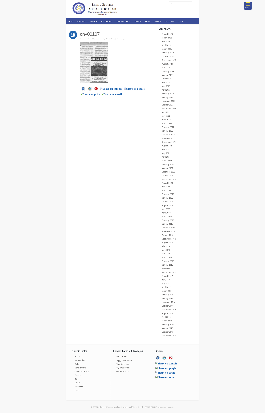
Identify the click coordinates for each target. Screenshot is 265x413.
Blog (76, 379)
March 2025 (167, 49)
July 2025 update (123, 368)
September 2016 (169, 309)
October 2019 (167, 202)
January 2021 (167, 168)
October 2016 (167, 306)
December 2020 (168, 172)
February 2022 (168, 127)
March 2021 (167, 161)
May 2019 (166, 209)
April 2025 (166, 45)
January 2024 (167, 75)
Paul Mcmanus (94, 38)
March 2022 (167, 123)
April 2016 (166, 317)
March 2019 (167, 216)
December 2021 (168, 134)
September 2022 (169, 108)
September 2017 (169, 272)
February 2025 (168, 53)
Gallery (77, 364)
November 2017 (168, 269)
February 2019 (168, 220)
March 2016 (167, 321)
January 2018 (167, 265)
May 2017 (166, 283)
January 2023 (167, 97)
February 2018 (168, 261)
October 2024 (167, 56)
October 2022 (167, 105)
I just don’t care (122, 364)
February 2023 (168, 94)
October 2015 (167, 332)
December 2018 (168, 228)
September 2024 (169, 60)
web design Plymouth (166, 407)
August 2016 (167, 313)
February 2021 (168, 164)
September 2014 (169, 336)
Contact (78, 383)
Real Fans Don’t (122, 371)
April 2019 (166, 213)
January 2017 (167, 298)
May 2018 (166, 254)
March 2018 (167, 257)
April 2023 (166, 90)
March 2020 (167, 190)
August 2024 (167, 64)
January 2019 (167, 224)
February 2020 (168, 194)
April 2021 (166, 157)
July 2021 (166, 149)
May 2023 (166, 86)
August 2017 (167, 276)
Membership (80, 360)
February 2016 (168, 324)
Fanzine (78, 375)
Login (77, 390)
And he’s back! (122, 356)
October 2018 (167, 235)
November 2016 (168, 302)
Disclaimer (79, 386)
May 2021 (166, 153)
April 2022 (166, 120)
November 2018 (168, 231)
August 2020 (167, 183)
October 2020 (167, 175)
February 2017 (168, 295)
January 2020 (167, 198)
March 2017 (167, 291)
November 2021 (168, 138)
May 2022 (166, 116)
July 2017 (166, 280)
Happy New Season (124, 360)
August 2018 (167, 242)
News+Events (80, 368)
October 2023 (167, 79)
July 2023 (166, 82)
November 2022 (168, 101)
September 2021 (169, 142)
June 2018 (166, 250)
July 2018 (166, 246)
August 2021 (167, 146)
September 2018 (169, 239)
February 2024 (168, 71)
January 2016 (167, 328)
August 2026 (167, 34)
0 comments (121, 38)
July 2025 (166, 41)
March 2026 (167, 38)
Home (77, 356)
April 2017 (166, 287)
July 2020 (166, 187)
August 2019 (167, 205)
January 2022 (167, 131)
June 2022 (166, 112)
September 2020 (169, 179)
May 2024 (166, 67)
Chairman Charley (82, 371)
